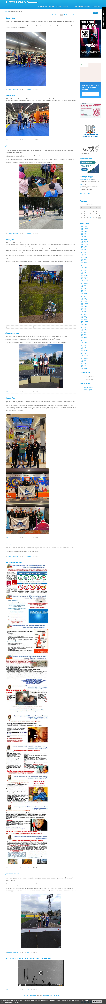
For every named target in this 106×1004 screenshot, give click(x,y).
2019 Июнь (83, 234)
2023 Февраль (84, 303)
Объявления (83, 188)
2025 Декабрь (84, 355)
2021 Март (83, 265)
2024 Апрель (84, 324)
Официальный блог (88, 387)
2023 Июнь (83, 309)
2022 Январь (84, 282)
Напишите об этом (90, 94)
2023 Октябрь (84, 314)
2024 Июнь (83, 327)
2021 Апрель (84, 267)
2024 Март (83, 322)
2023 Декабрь (84, 318)
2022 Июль (83, 291)
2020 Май (83, 252)
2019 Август (84, 238)
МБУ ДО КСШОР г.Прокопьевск (23, 2)
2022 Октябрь (84, 296)
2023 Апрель (84, 306)
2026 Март (83, 360)
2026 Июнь (83, 365)
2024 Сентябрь (84, 331)
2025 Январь (84, 337)
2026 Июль (83, 366)
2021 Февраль (84, 264)
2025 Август (84, 348)
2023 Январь (84, 301)
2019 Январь (84, 226)
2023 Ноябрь (84, 316)
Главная (7, 11)
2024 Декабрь (84, 335)
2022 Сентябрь (84, 295)
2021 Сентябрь (84, 275)
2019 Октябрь (84, 241)
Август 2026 (90, 204)
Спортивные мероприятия (12, 89)
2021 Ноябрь (84, 278)
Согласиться (97, 1001)
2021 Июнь (83, 270)
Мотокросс (10, 239)
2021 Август (84, 274)
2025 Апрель (84, 342)
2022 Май (83, 288)
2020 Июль (83, 256)
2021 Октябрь (84, 277)
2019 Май (83, 233)
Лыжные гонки (11, 146)
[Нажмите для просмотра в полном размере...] (26, 59)
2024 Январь (84, 319)
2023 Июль (83, 311)
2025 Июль (83, 347)
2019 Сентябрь (84, 239)
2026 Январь (84, 357)
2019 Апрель (84, 231)
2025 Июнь (83, 345)
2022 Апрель (84, 287)
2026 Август (84, 368)
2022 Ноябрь (84, 298)
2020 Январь (84, 246)
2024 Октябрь (84, 332)
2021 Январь (84, 262)
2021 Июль (83, 272)
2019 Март (83, 230)
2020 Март (83, 249)
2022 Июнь (83, 290)
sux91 (28, 867)
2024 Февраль (84, 321)
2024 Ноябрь (84, 334)
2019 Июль (83, 236)
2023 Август (84, 313)
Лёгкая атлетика (12, 333)
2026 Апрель (84, 362)
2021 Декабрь (84, 280)
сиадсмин (29, 89)
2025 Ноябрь (84, 353)
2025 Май (83, 344)
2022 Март (83, 285)
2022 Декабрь (84, 300)
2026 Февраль (84, 358)
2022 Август (84, 293)
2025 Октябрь (84, 352)
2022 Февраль (84, 283)
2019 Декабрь (84, 244)
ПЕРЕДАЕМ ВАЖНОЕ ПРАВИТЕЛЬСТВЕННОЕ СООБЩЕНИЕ (28, 958)
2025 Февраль (84, 339)
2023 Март (83, 305)
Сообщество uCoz (88, 389)
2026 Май (83, 363)
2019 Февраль (84, 228)
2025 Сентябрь (84, 350)
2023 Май (83, 308)
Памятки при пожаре (14, 562)
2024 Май (83, 326)
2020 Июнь (83, 254)
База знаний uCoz (88, 391)
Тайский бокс (10, 18)
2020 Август (84, 257)
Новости (82, 184)
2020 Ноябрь (84, 259)
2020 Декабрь (84, 260)
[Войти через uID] (90, 197)
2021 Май (83, 269)
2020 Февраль (84, 247)
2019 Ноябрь (84, 243)
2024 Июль (83, 329)
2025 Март (83, 340)
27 (90, 217)
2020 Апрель (84, 251)
